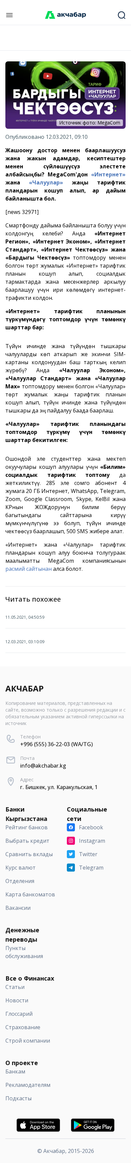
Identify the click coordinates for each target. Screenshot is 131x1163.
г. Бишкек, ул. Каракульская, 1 (59, 787)
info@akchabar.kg (43, 765)
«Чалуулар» (46, 182)
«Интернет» (108, 174)
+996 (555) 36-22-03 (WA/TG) (56, 744)
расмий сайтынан (28, 568)
